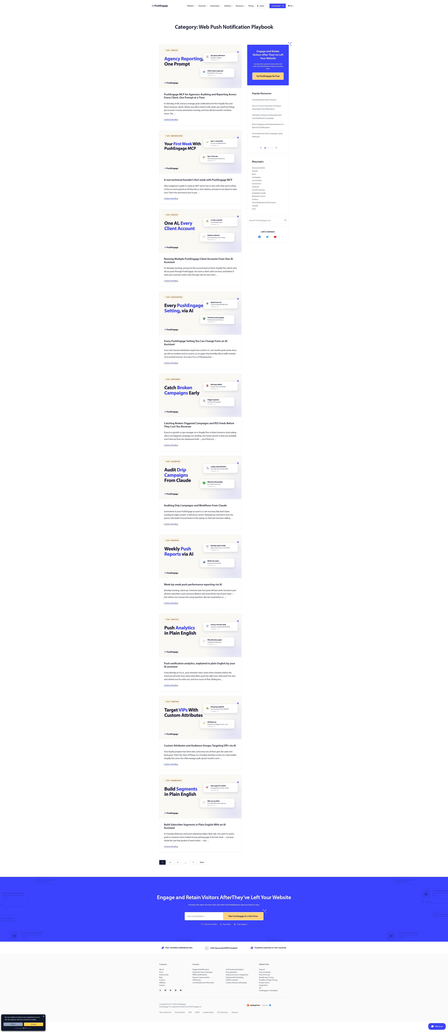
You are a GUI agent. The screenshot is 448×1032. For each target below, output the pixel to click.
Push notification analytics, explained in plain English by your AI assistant (199, 665)
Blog (161, 977)
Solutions (227, 6)
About (161, 969)
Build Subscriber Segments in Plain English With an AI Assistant (195, 826)
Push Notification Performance (264, 202)
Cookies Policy (208, 1012)
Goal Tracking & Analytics (235, 969)
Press (161, 972)
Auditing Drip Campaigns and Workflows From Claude (195, 505)
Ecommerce (256, 183)
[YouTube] (276, 237)
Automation (214, 6)
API (260, 988)
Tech (254, 209)
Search (285, 220)
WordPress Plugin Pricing (268, 980)
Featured (255, 187)
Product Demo (264, 982)
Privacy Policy (180, 1012)
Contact (162, 980)
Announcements (258, 168)
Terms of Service (165, 1012)
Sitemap (235, 1012)
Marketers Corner (258, 196)
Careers (162, 985)
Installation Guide (259, 193)
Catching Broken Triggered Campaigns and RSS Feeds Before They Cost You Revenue (199, 425)
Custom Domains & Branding (236, 982)
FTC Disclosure (222, 1012)
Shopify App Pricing (266, 977)
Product (255, 199)
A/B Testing (196, 980)
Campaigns (256, 177)
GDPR (197, 1012)
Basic (254, 174)
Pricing (251, 6)
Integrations (263, 985)
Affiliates (162, 982)
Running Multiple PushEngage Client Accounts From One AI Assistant (198, 260)
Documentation (265, 972)
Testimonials (163, 975)
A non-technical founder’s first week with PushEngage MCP (198, 179)
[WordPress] (161, 990)
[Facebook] (260, 237)
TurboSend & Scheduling (234, 977)
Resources (240, 6)
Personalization (231, 972)
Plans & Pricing (264, 975)
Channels (202, 6)
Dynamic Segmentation (201, 977)
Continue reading (171, 119)
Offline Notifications (199, 975)
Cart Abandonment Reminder (203, 982)
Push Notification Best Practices (264, 100)
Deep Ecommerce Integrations (237, 975)
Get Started (276, 6)
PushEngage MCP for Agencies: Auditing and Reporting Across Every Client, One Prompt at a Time (200, 96)
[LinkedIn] (176, 990)
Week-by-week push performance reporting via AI (193, 584)
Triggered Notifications (200, 969)
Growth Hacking (258, 190)
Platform (190, 6)
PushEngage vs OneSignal (268, 990)
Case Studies (257, 180)
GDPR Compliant (232, 980)
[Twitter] (268, 237)
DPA (190, 1012)
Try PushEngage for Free (268, 76)
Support (262, 969)
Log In (262, 6)
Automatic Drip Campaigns (202, 972)
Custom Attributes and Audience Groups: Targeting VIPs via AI (200, 745)
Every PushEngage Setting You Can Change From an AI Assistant (195, 342)
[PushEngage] (158, 6)
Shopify (255, 205)
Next (202, 862)
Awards (255, 171)
